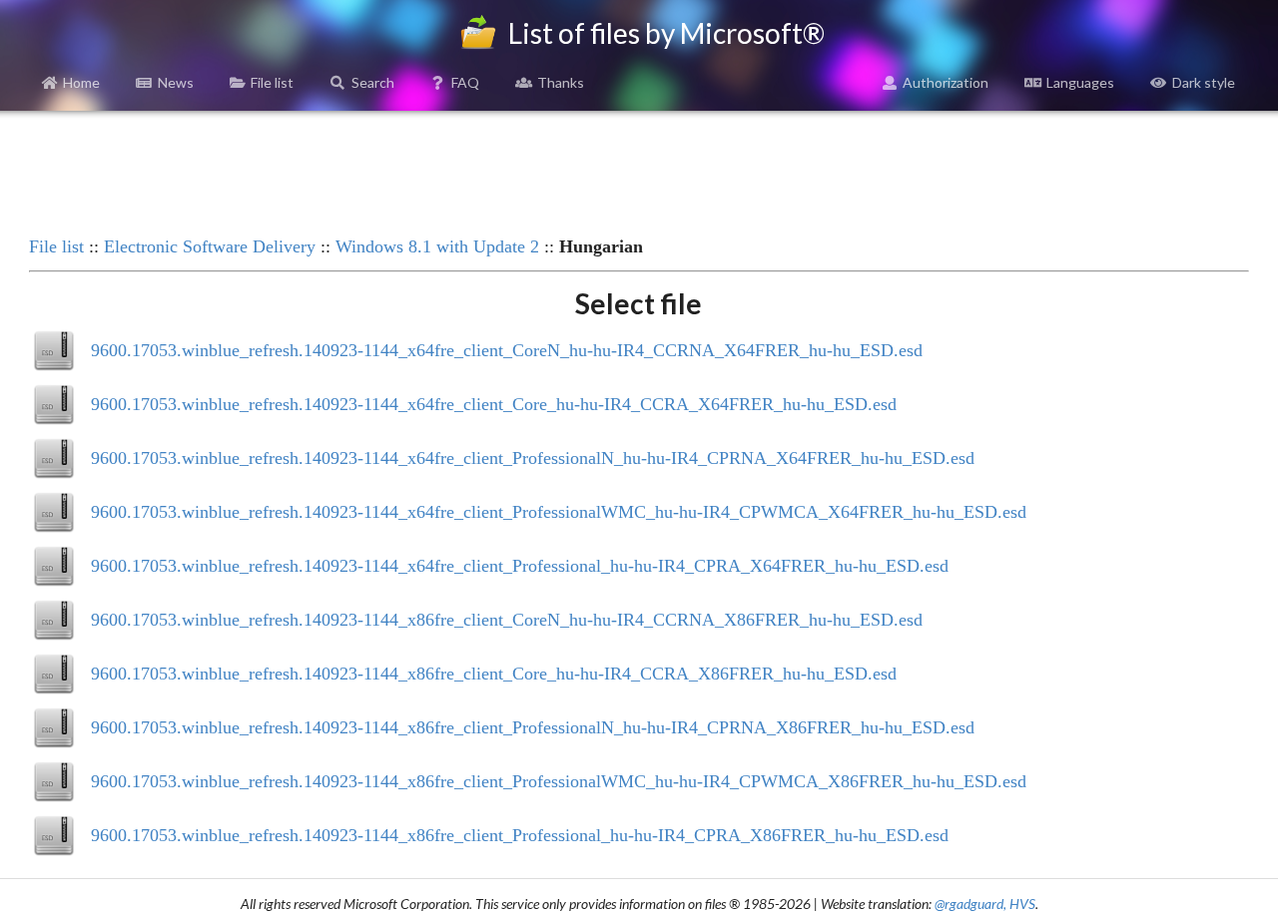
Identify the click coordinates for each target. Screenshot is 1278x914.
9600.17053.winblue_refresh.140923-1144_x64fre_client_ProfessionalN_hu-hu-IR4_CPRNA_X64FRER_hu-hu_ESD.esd (532, 458)
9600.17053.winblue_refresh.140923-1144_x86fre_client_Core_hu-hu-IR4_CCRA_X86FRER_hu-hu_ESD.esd (494, 674)
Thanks (560, 82)
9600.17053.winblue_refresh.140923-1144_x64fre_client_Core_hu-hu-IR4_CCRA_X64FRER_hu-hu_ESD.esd (494, 404)
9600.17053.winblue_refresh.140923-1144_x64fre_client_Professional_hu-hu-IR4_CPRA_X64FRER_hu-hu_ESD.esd (520, 566)
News (176, 82)
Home (81, 82)
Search (372, 82)
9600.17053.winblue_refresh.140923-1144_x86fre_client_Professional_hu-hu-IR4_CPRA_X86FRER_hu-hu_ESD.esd (520, 835)
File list (272, 82)
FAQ (465, 82)
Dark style (1203, 82)
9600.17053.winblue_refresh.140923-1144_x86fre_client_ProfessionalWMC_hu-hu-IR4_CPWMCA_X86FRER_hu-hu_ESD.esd (558, 781)
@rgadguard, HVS (985, 903)
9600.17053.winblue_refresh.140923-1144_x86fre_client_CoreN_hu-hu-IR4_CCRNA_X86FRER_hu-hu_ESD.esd (507, 620)
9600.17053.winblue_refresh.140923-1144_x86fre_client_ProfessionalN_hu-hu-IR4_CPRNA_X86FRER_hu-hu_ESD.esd (532, 727)
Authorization (945, 82)
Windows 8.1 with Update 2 (437, 246)
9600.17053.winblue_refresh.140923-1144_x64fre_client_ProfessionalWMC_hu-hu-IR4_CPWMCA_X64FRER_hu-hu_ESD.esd (558, 512)
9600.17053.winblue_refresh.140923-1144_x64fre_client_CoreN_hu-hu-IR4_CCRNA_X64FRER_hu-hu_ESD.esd (507, 350)
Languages (1080, 82)
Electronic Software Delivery (210, 246)
